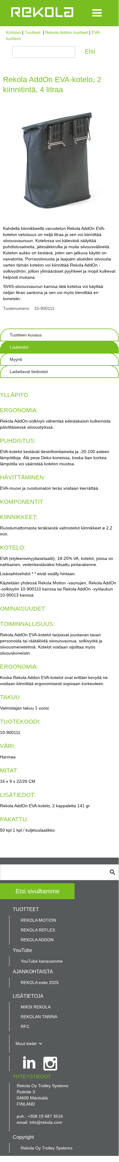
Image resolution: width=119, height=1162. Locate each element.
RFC (25, 1026)
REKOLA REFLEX (38, 930)
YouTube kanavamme (42, 961)
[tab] (59, 335)
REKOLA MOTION (38, 920)
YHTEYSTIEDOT (32, 1076)
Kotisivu (13, 32)
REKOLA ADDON (37, 939)
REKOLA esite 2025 (40, 982)
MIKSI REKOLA (36, 1006)
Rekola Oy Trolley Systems (46, 1148)
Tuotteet (32, 32)
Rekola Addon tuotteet (66, 32)
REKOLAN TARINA (39, 1016)
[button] (97, 13)
